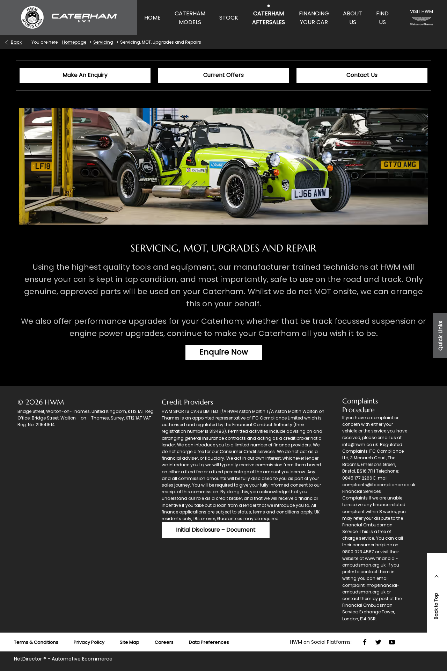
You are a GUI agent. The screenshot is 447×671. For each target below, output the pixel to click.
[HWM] (68, 17)
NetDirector (28, 658)
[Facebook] (365, 642)
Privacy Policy (89, 642)
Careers (164, 642)
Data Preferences (209, 642)
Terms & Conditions (36, 642)
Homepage (74, 42)
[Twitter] (378, 642)
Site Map (129, 642)
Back (16, 42)
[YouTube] (392, 642)
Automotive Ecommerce (82, 658)
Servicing (103, 42)
